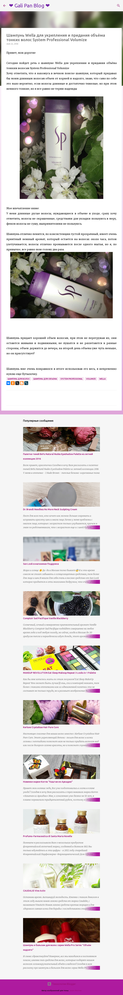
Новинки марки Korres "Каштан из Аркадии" (48, 781)
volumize (91, 379)
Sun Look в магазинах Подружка (41, 564)
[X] (17, 383)
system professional (71, 379)
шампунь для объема (45, 379)
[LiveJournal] (26, 383)
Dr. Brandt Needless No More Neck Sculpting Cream (50, 509)
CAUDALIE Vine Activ (34, 890)
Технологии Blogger (63, 983)
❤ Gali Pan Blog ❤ (29, 5)
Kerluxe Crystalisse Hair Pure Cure (41, 727)
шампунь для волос (19, 379)
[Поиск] (118, 5)
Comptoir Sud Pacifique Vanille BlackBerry (45, 618)
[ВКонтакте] (8, 383)
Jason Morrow (76, 990)
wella (102, 379)
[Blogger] (22, 383)
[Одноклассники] (13, 383)
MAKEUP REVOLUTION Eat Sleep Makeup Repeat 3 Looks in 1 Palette (59, 673)
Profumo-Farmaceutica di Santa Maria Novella (47, 836)
